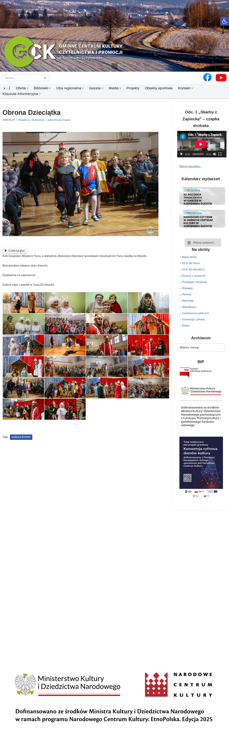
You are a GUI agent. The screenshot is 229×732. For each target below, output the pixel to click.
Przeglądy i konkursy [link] (194, 282)
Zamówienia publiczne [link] (195, 313)
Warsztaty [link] (188, 300)
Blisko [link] (185, 325)
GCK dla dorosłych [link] (193, 269)
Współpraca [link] (189, 307)
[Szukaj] (45, 78)
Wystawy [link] (187, 288)
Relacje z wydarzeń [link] (194, 275)
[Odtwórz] (181, 154)
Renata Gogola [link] (62, 119)
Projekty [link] (132, 88)
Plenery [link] (186, 294)
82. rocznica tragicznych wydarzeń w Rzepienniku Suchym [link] (198, 199)
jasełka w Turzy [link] (21, 437)
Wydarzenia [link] (38, 119)
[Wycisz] (214, 154)
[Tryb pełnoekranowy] (220, 154)
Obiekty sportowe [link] (159, 88)
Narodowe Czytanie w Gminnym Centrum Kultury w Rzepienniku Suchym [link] (198, 221)
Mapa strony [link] (189, 257)
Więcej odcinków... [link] (190, 166)
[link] (224, 21)
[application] (203, 144)
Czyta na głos (16, 250)
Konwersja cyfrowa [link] (193, 319)
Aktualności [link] (24, 119)
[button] (114, 66)
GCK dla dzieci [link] (191, 263)
